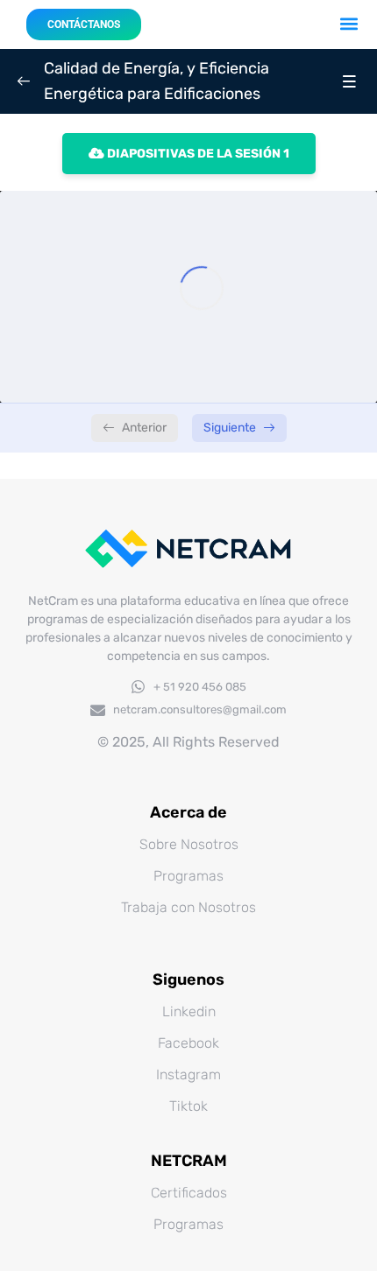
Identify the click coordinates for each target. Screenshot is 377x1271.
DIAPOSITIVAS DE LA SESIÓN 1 (196, 153)
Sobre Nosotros (188, 844)
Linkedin (189, 1011)
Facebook (188, 1043)
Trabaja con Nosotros (188, 907)
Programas (188, 875)
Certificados (189, 1192)
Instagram (188, 1074)
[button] (349, 23)
